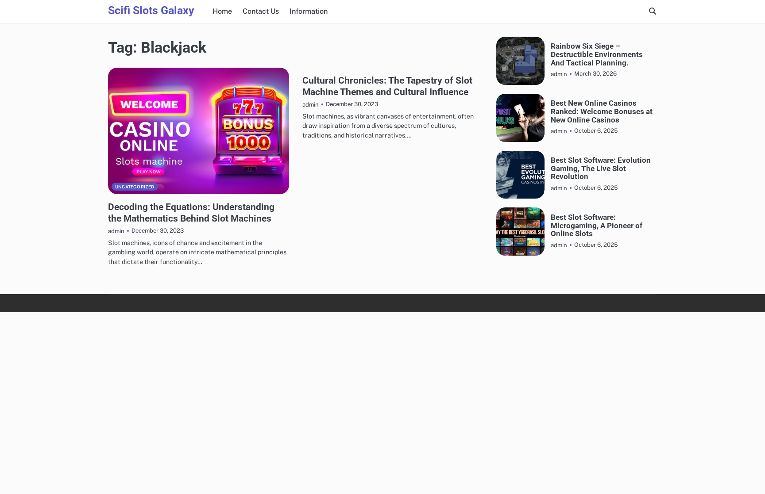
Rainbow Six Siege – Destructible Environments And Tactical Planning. (597, 54)
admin (116, 230)
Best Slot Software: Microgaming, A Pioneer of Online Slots (596, 225)
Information (309, 11)
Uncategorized (135, 186)
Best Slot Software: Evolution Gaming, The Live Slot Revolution (601, 168)
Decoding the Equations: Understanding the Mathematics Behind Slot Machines (191, 212)
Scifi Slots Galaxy (151, 10)
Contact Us (261, 11)
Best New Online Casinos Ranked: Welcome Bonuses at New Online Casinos (602, 111)
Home (222, 11)
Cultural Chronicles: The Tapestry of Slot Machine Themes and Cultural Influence (387, 86)
